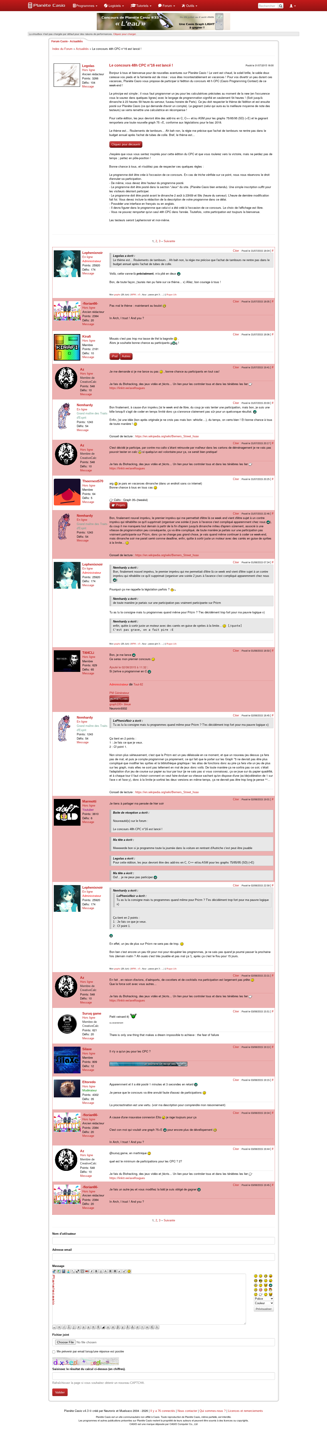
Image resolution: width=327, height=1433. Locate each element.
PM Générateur (119, 693)
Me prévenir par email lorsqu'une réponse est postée (90, 1351)
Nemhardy (85, 405)
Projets (120, 505)
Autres (126, 356)
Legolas (88, 66)
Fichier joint (60, 1334)
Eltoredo (89, 1082)
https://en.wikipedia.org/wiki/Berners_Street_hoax (167, 436)
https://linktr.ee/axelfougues (127, 388)
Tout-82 (138, 684)
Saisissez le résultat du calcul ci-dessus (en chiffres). (88, 1369)
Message (88, 86)
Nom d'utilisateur (64, 1233)
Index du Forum (62, 49)
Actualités (82, 49)
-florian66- (90, 303)
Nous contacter (187, 1411)
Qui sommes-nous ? (213, 1411)
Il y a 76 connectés (163, 1411)
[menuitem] (85, 5)
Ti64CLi (88, 653)
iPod (114, 356)
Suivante (169, 241)
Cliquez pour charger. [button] (124, 34)
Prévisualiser (264, 1309)
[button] (85, 5)
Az (82, 369)
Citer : (237, 250)
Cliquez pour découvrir (125, 144)
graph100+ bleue (120, 704)
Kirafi (86, 336)
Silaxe (87, 1049)
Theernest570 (92, 481)
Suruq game (91, 1013)
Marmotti (89, 801)
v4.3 (86, 1411)
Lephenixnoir (92, 253)
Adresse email (62, 1249)
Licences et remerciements (245, 1411)
